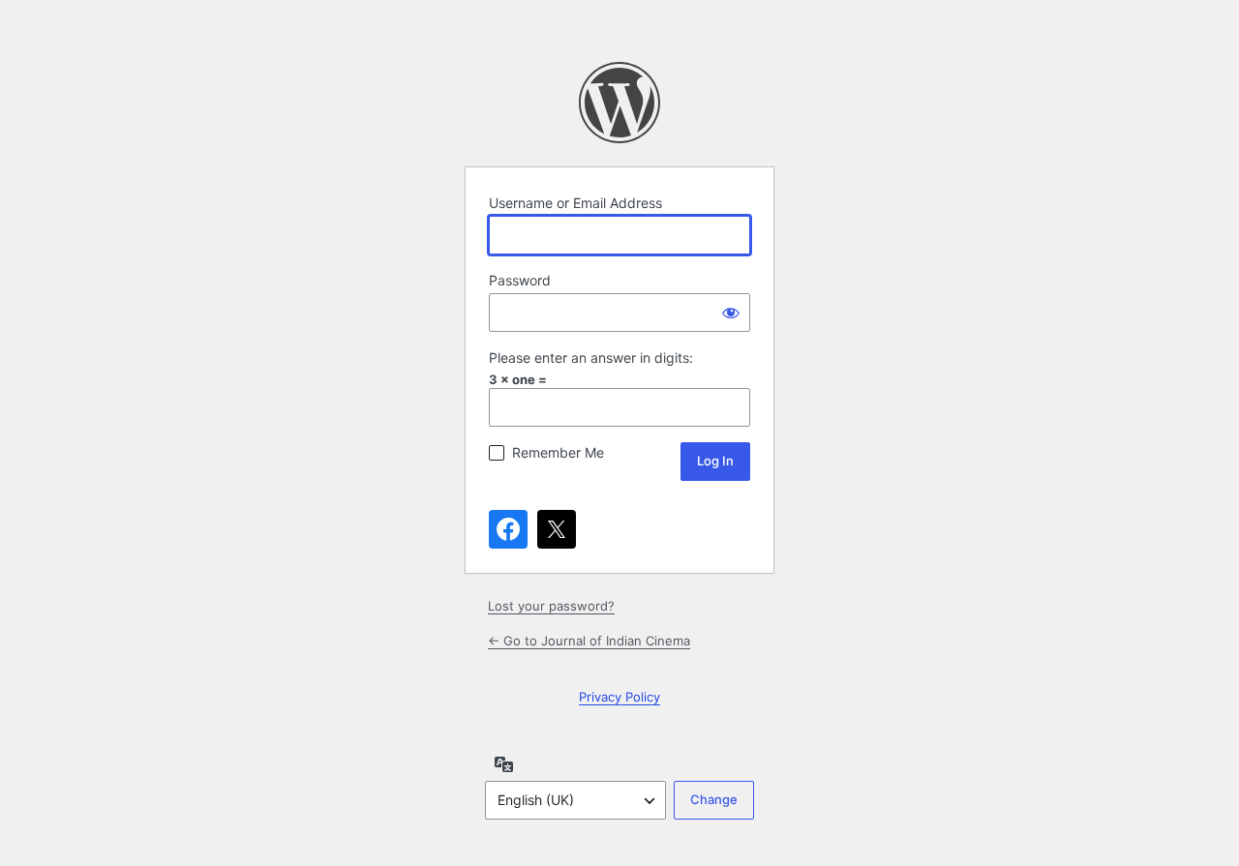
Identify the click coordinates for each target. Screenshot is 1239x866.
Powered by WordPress (619, 102)
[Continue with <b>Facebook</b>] (508, 529)
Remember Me (558, 452)
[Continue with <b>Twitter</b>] (556, 529)
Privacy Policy (619, 696)
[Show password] (730, 312)
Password (520, 280)
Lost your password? (551, 605)
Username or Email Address (575, 202)
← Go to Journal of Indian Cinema (589, 640)
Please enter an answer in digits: (591, 357)
